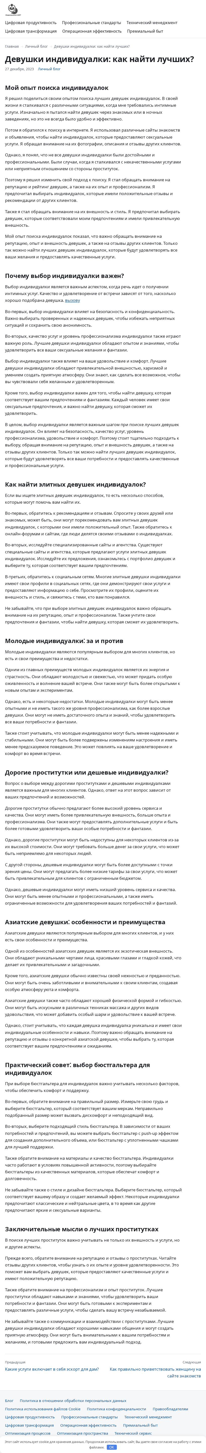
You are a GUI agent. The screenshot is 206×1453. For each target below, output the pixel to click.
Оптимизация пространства (82, 1433)
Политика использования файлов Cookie (42, 1408)
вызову (72, 300)
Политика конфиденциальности (116, 1408)
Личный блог (36, 46)
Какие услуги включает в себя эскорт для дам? (52, 1366)
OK (111, 1447)
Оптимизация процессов (27, 1433)
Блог (9, 1400)
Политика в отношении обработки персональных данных (73, 1400)
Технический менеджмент (152, 22)
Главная (12, 46)
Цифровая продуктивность (31, 22)
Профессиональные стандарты (91, 22)
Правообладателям (170, 1408)
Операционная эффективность (92, 31)
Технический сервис (133, 1433)
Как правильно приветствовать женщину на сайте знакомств (155, 1369)
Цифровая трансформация (31, 31)
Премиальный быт (145, 31)
